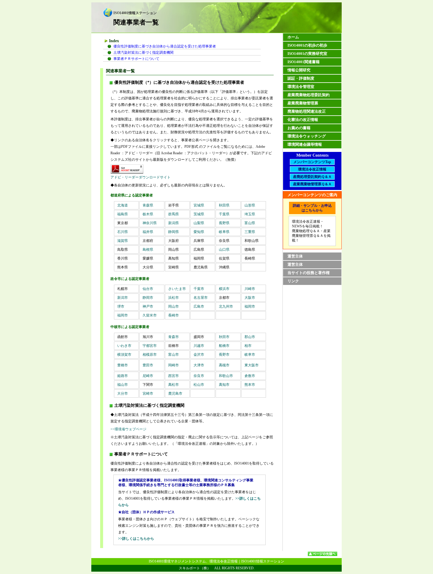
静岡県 (173, 232)
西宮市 (173, 376)
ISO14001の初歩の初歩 (307, 45)
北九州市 (226, 306)
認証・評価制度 (300, 78)
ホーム (293, 37)
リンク (293, 281)
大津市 (199, 365)
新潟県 (173, 223)
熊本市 (249, 385)
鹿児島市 (175, 393)
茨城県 (199, 214)
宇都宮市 (150, 346)
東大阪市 (251, 365)
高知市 (224, 385)
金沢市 (199, 354)
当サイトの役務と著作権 (308, 272)
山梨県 (199, 223)
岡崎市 (173, 365)
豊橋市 (122, 365)
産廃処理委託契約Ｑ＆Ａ (312, 177)
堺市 (120, 306)
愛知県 (199, 232)
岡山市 (173, 306)
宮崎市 (148, 393)
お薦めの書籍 (298, 128)
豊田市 (148, 365)
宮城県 (201, 205)
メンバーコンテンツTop (312, 162)
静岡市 (148, 298)
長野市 (224, 354)
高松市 (173, 385)
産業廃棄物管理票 (302, 103)
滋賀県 (122, 241)
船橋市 (224, 346)
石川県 (122, 232)
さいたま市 (177, 289)
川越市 (199, 346)
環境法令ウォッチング (306, 136)
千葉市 (202, 289)
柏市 (248, 346)
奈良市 (199, 376)
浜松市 (173, 298)
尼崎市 (148, 376)
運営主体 (295, 256)
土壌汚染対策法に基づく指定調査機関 (143, 52)
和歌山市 (226, 376)
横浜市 (228, 289)
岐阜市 (249, 354)
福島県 (122, 214)
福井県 (148, 232)
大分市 (122, 393)
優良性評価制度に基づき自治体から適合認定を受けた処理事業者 (164, 46)
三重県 (249, 232)
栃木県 (148, 214)
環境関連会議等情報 (304, 144)
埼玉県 (249, 214)
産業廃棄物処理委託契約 (308, 95)
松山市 (199, 385)
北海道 (124, 205)
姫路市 (122, 376)
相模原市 (150, 354)
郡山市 (253, 337)
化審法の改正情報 (302, 119)
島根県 (148, 249)
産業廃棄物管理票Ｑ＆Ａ (312, 184)
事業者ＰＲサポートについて (136, 59)
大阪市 (249, 298)
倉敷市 (249, 376)
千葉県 (224, 214)
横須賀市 (124, 354)
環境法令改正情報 (312, 169)
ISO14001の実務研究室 (307, 53)
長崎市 (173, 315)
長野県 (224, 223)
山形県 (249, 205)
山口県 (224, 249)
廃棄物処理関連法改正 (306, 111)
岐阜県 (224, 232)
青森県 (150, 205)
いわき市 (124, 346)
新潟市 (122, 298)
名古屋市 (201, 298)
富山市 (173, 354)
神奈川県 (150, 223)
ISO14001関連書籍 (303, 62)
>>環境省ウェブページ (128, 429)
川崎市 (253, 289)
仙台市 (151, 289)
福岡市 (249, 306)
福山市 (122, 385)
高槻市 (224, 365)
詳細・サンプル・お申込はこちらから (312, 208)
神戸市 (148, 306)
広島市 (199, 306)
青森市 (177, 337)
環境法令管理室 (300, 86)
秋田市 (228, 337)
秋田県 (226, 205)
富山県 (249, 223)
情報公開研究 (298, 70)
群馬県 (173, 214)
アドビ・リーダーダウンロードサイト (140, 177)
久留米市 (150, 315)
